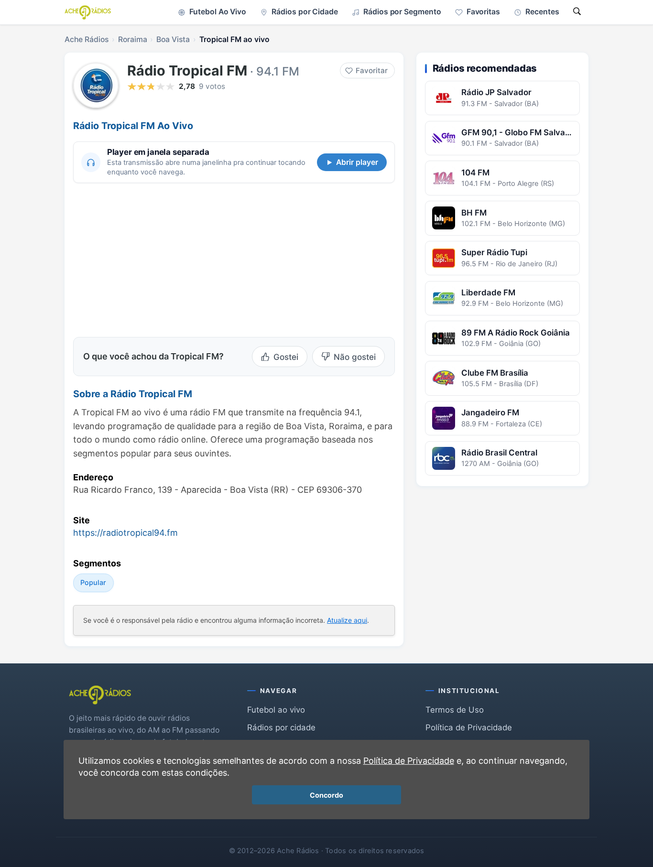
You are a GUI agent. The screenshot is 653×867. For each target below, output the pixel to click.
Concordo (326, 795)
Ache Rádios (87, 39)
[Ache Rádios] (88, 12)
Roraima (132, 39)
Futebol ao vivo (276, 710)
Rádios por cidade (281, 727)
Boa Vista (173, 39)
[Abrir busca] (577, 12)
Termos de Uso (454, 710)
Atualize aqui (347, 620)
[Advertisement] (153, 258)
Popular (93, 582)
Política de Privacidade (468, 727)
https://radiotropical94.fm (125, 533)
